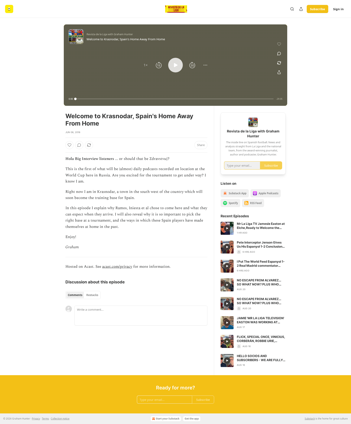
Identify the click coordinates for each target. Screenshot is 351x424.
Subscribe (317, 9)
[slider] (174, 99)
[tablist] (83, 295)
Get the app (192, 418)
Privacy (36, 418)
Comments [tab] (75, 295)
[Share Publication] (301, 9)
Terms (45, 418)
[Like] (69, 145)
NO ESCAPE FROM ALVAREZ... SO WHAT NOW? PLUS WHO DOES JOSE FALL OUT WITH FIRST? (259, 282)
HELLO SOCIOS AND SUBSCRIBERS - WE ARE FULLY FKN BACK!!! (260, 358)
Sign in (338, 9)
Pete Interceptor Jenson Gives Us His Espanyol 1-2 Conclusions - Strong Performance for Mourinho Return (260, 244)
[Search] (292, 9)
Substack (310, 418)
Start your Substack (167, 418)
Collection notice (60, 418)
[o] (227, 228)
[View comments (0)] (279, 53)
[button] (146, 65)
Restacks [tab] (92, 295)
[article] (253, 228)
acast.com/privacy (117, 267)
